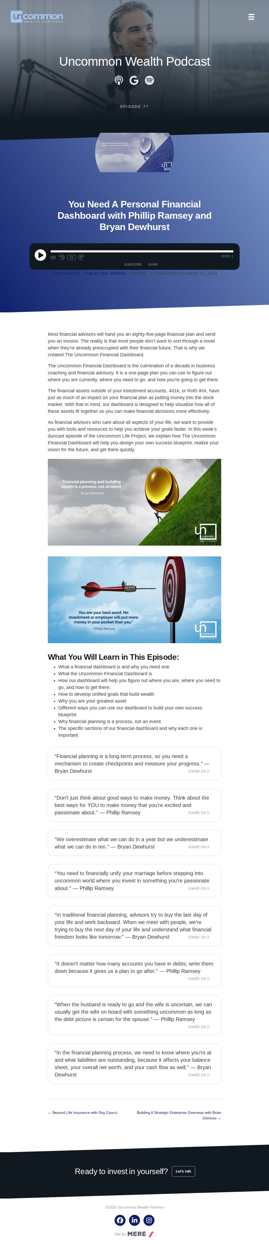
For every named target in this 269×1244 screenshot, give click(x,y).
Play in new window (104, 273)
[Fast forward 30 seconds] (82, 257)
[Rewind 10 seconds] (62, 257)
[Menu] (251, 17)
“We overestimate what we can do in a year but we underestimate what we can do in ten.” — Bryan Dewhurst (131, 843)
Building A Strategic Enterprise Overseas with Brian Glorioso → (179, 1115)
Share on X (198, 771)
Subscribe (133, 264)
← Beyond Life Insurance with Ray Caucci (82, 1112)
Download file (66, 273)
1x (71, 257)
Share (153, 264)
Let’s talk (183, 1171)
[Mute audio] (53, 257)
